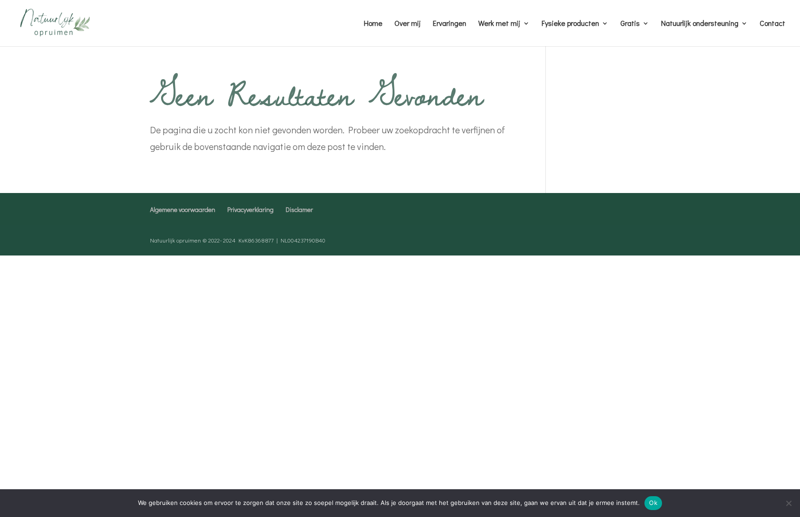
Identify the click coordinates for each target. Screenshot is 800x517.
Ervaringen (449, 24)
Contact (772, 24)
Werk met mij (499, 24)
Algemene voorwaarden (182, 209)
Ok (653, 502)
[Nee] (788, 503)
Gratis (630, 24)
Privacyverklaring (250, 209)
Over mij (407, 24)
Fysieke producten (570, 24)
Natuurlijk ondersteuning (699, 24)
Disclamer (299, 209)
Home (373, 24)
